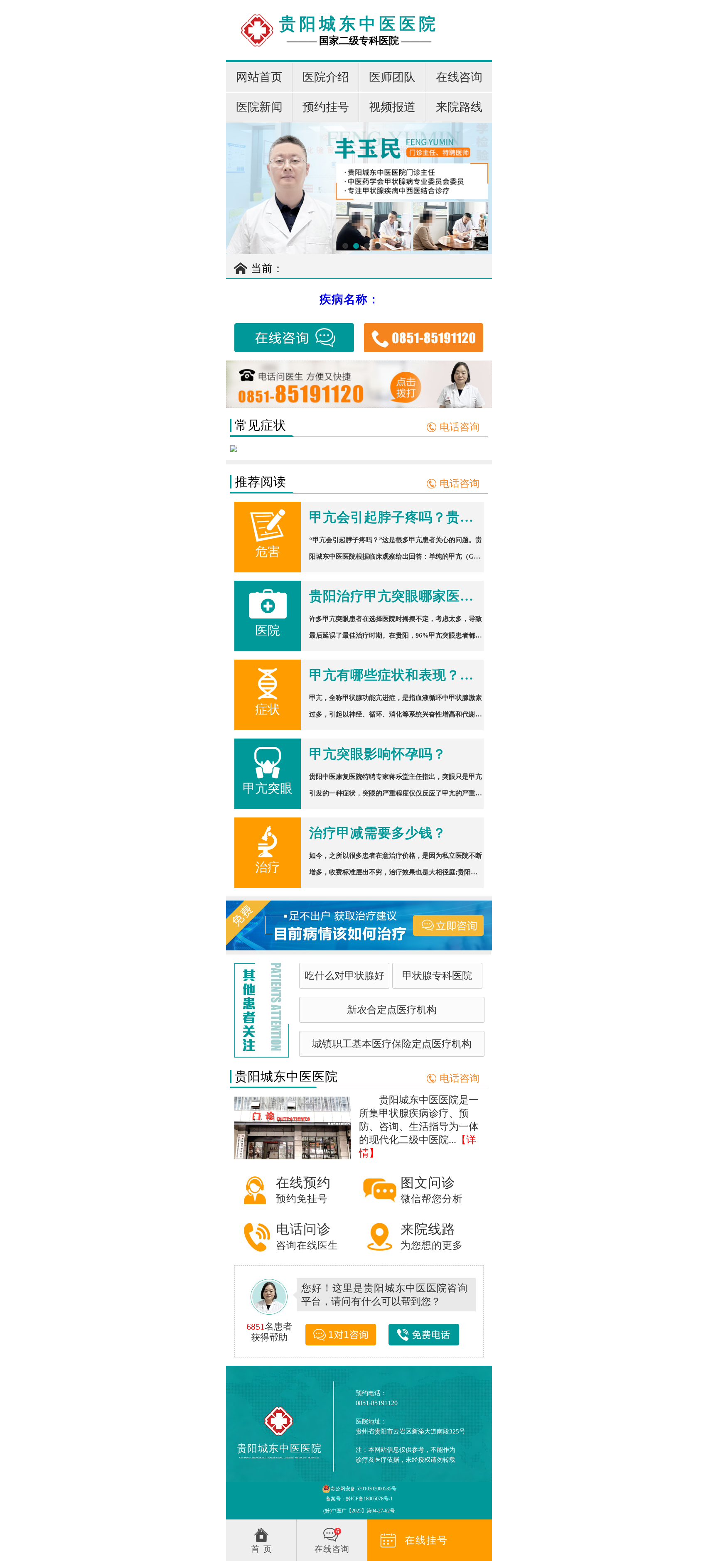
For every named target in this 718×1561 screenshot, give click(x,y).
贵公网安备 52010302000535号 (363, 1489)
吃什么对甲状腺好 (344, 975)
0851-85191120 (377, 1402)
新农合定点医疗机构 (392, 1009)
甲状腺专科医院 (437, 975)
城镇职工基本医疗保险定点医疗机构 (392, 1043)
